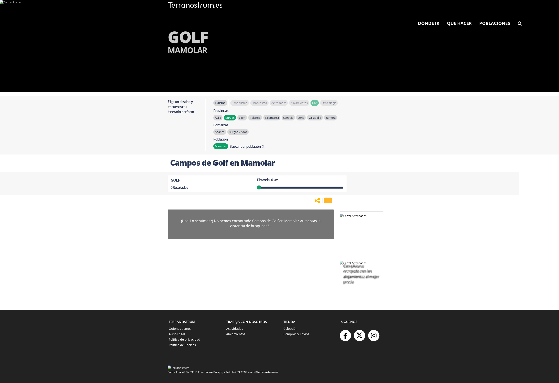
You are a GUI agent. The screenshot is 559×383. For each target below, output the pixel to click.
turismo (220, 103)
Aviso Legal (177, 334)
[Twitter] (359, 333)
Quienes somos (180, 328)
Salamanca (272, 118)
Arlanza (219, 132)
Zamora (331, 118)
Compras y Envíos (296, 334)
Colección (290, 328)
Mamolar (221, 146)
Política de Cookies (182, 345)
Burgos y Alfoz (238, 132)
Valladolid (315, 118)
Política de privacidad (184, 339)
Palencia (255, 118)
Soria (301, 118)
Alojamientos (235, 334)
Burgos (230, 118)
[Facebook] (345, 333)
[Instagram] (373, 333)
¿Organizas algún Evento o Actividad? (359, 221)
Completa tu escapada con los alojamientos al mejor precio (361, 273)
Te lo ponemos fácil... (358, 244)
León (242, 118)
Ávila (218, 118)
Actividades (234, 328)
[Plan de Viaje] (328, 200)
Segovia (288, 118)
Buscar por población (245, 146)
